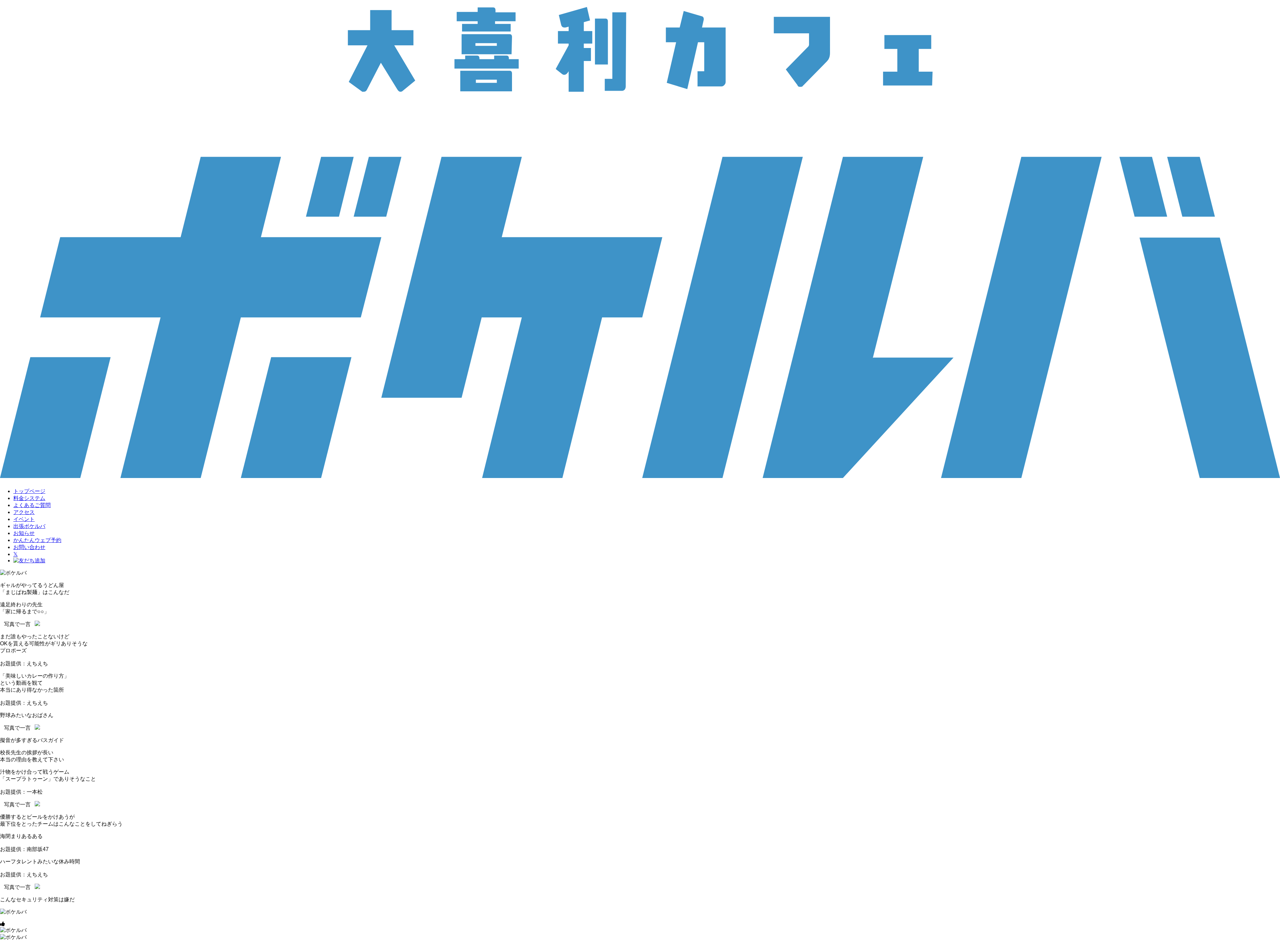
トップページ (29, 491)
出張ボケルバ (29, 526)
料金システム (29, 498)
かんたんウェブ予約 (37, 540)
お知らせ (24, 533)
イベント (24, 519)
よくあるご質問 (32, 505)
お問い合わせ (29, 547)
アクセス (24, 512)
